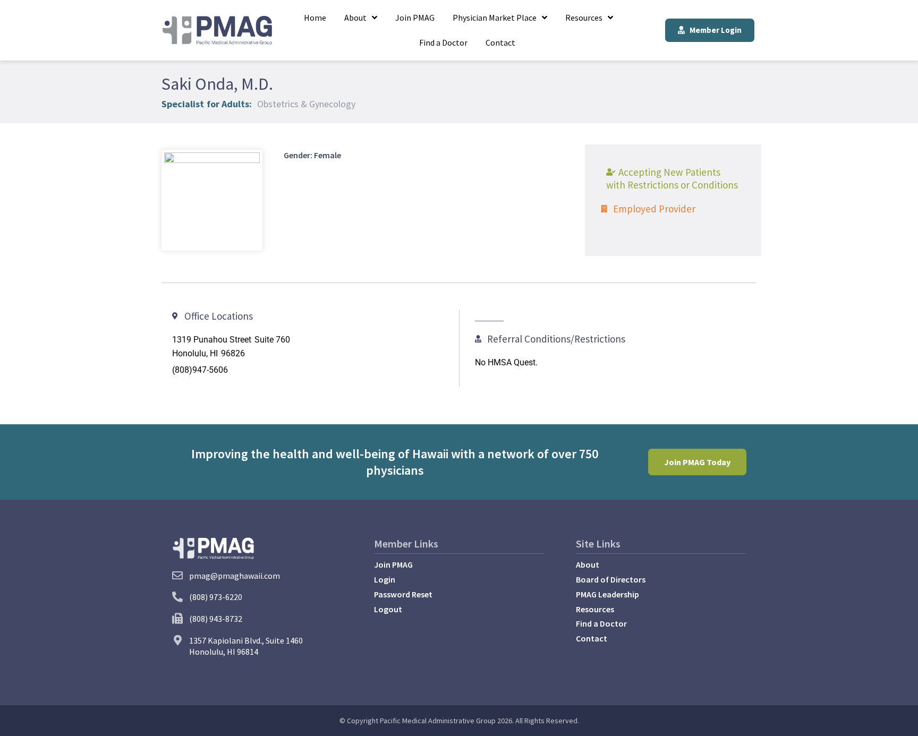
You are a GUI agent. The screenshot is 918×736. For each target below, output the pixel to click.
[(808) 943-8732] (177, 618)
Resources (583, 17)
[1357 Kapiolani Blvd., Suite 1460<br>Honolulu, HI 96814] (177, 640)
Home (315, 17)
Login (384, 579)
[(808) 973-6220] (177, 597)
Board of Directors (610, 579)
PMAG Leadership (607, 594)
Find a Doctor (443, 42)
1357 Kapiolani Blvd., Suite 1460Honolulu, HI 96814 (246, 646)
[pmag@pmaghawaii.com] (177, 575)
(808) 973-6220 (215, 597)
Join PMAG (415, 17)
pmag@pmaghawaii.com (234, 575)
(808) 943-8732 (215, 618)
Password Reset (403, 594)
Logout (388, 609)
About (355, 17)
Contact (500, 42)
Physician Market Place (495, 17)
